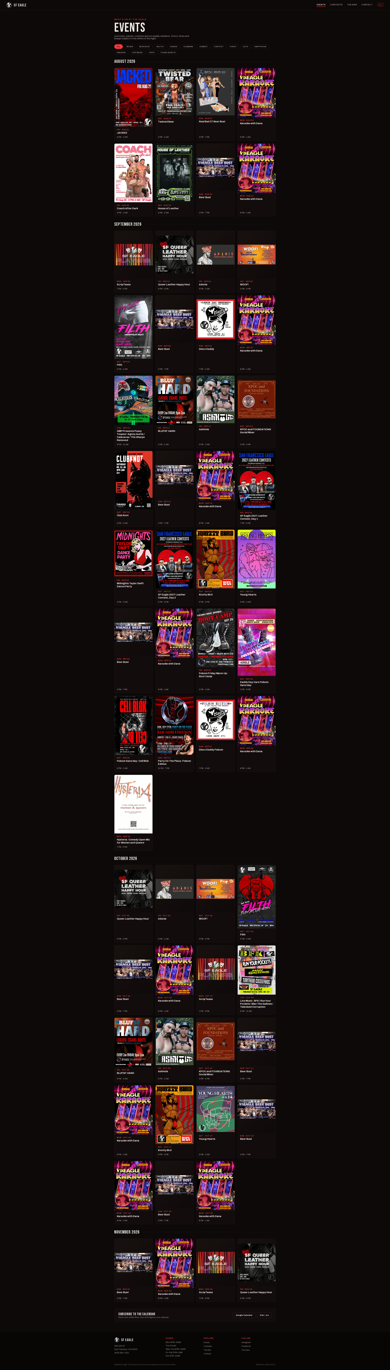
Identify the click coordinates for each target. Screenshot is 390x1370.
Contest (219, 46)
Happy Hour (260, 46)
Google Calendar (244, 1315)
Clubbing (188, 46)
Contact (367, 5)
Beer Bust (144, 46)
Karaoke (121, 52)
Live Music (137, 52)
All (118, 46)
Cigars (173, 46)
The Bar (352, 5)
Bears (130, 46)
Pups (151, 52)
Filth (245, 46)
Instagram (246, 1342)
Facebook (246, 1346)
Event (233, 46)
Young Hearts (168, 52)
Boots (160, 46)
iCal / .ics (264, 1315)
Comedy (203, 46)
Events (321, 5)
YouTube (245, 1350)
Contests (336, 5)
